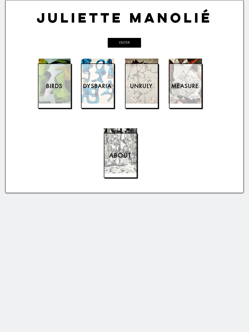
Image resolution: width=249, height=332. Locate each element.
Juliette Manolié (124, 17)
